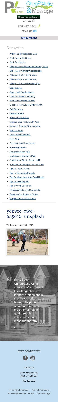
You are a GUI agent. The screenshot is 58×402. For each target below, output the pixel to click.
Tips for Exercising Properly (22, 173)
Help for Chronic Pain (19, 117)
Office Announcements (20, 134)
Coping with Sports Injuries (22, 92)
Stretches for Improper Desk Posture (27, 164)
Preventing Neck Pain (20, 152)
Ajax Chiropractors (40, 390)
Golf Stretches (16, 109)
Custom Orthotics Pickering (22, 96)
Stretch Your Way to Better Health (25, 160)
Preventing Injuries (18, 147)
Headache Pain (17, 113)
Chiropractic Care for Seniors (23, 79)
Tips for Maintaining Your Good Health (27, 177)
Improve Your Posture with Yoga (24, 122)
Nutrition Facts (16, 130)
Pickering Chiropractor (19, 390)
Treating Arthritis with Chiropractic (25, 190)
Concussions (16, 88)
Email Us (27, 31)
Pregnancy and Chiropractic (22, 143)
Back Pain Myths (17, 62)
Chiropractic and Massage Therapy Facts (29, 66)
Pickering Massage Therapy (21, 393)
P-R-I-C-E (14, 139)
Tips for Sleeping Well (19, 181)
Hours (27, 21)
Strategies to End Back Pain (22, 156)
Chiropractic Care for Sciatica (23, 75)
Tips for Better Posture (20, 168)
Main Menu (29, 37)
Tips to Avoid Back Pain (20, 186)
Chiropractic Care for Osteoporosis (26, 71)
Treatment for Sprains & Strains (24, 194)
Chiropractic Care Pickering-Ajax (25, 83)
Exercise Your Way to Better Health (26, 105)
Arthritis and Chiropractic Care (23, 54)
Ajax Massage (43, 393)
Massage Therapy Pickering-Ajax (25, 126)
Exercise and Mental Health (22, 100)
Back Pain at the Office (20, 58)
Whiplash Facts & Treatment (23, 198)
